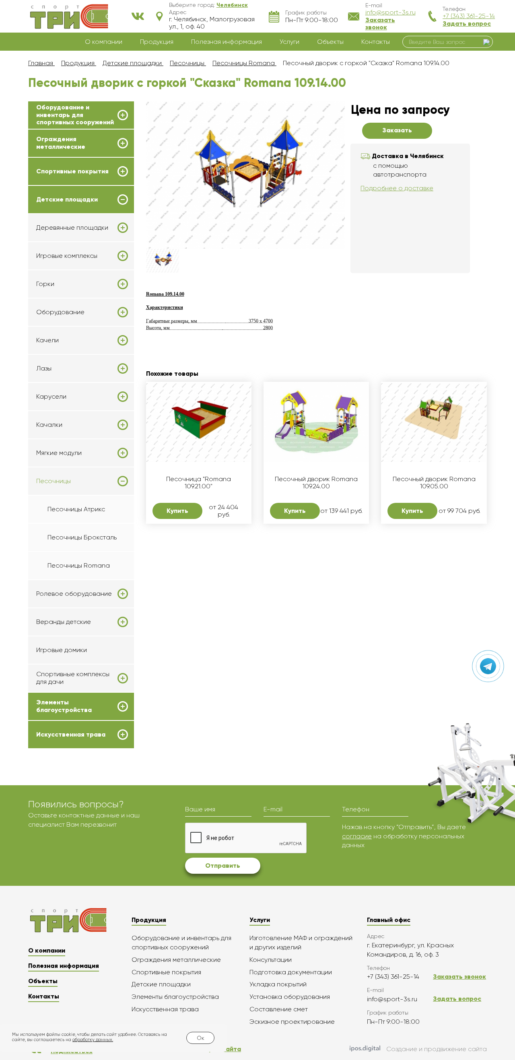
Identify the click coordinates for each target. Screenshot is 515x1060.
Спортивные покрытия (72, 171)
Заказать (397, 130)
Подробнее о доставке (396, 188)
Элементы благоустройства (64, 706)
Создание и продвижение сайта (436, 1049)
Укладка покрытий (278, 984)
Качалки (49, 424)
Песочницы (53, 481)
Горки (45, 284)
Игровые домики (61, 650)
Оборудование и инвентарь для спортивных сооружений (75, 115)
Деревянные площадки (72, 227)
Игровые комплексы (66, 255)
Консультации (270, 959)
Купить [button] (177, 511)
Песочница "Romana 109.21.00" (198, 482)
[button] (232, 5)
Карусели (51, 396)
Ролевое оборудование (74, 593)
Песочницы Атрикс (76, 509)
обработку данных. (92, 1039)
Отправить (222, 865)
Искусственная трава (70, 734)
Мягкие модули (59, 453)
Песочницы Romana (78, 565)
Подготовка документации (290, 972)
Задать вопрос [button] (467, 23)
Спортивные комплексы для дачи (72, 678)
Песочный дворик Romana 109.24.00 (316, 482)
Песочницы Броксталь (82, 537)
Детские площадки (67, 199)
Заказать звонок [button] (380, 23)
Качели (47, 340)
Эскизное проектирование (292, 1021)
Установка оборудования (289, 996)
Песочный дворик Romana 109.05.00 (434, 482)
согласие (357, 836)
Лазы (44, 368)
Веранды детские (63, 622)
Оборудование (60, 312)
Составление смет (278, 1009)
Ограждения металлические (60, 143)
